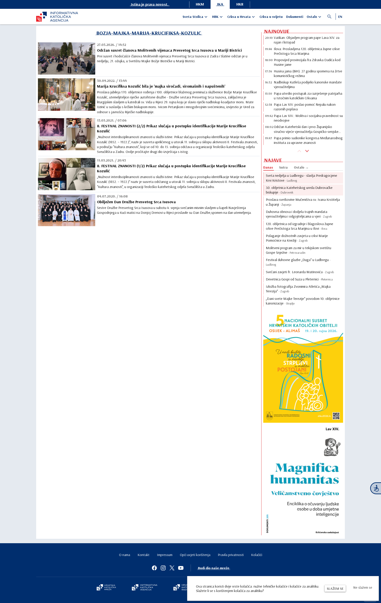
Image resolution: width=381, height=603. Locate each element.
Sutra (283, 167)
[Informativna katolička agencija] (144, 587)
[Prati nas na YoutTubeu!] (180, 568)
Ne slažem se (362, 587)
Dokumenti (294, 16)
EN (340, 16)
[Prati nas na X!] (172, 568)
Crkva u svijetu (271, 16)
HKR (239, 4)
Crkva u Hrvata (239, 16)
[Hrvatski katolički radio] (183, 587)
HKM (200, 4)
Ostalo (312, 16)
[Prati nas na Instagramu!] (163, 568)
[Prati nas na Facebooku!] (154, 568)
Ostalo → (301, 167)
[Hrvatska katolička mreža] (106, 587)
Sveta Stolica (193, 16)
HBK (215, 16)
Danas (268, 167)
